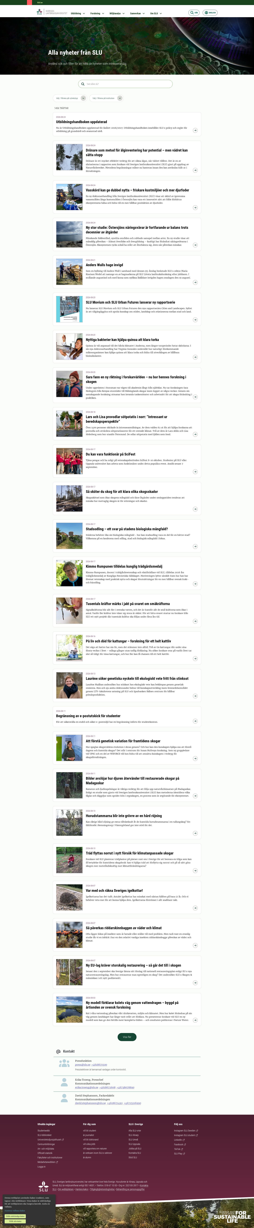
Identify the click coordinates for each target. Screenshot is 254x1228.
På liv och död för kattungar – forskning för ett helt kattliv (128, 641)
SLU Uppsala (134, 1144)
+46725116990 (132, 1103)
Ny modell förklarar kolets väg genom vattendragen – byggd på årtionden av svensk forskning (132, 1005)
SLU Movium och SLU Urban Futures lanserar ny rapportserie (130, 302)
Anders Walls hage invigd (104, 265)
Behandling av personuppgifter (130, 1189)
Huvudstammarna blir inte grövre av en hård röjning (124, 816)
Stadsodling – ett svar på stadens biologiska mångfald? (127, 529)
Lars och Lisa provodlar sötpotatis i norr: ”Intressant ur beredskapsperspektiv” (126, 419)
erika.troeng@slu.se (86, 1087)
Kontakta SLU (135, 1153)
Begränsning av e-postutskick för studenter (88, 716)
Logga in (42, 1166)
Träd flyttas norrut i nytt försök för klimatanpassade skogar (129, 853)
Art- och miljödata (46, 1148)
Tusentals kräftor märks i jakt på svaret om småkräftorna (128, 604)
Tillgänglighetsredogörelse (102, 1189)
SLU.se (40, 2)
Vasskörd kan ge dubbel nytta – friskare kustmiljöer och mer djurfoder (137, 190)
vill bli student (89, 1130)
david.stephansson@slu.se (90, 1103)
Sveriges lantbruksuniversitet (56, 12)
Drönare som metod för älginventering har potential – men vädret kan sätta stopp (137, 152)
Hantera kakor (82, 1189)
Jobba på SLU (135, 1148)
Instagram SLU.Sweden (184, 1130)
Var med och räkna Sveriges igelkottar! (114, 890)
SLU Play (178, 1153)
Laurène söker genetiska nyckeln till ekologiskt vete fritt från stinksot (137, 678)
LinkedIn (178, 1139)
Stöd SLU (133, 1157)
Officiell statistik (45, 1153)
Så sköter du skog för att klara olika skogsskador (122, 491)
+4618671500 (99, 1064)
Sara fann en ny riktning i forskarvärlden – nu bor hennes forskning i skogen (136, 379)
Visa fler (127, 1037)
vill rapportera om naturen (95, 1148)
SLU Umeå (133, 1139)
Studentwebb (44, 1130)
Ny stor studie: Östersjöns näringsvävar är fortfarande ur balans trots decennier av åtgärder (137, 229)
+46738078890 (125, 1087)
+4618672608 (107, 1087)
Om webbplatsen (66, 1189)
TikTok (177, 1149)
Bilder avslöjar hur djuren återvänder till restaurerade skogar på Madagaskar (132, 780)
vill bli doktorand (90, 1139)
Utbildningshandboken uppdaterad (81, 122)
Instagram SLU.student (184, 1135)
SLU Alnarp (134, 1135)
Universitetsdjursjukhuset (49, 1139)
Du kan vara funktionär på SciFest (110, 454)
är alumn (87, 1157)
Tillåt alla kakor (15, 1221)
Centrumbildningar (46, 1144)
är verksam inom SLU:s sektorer (97, 1153)
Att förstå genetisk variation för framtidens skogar (123, 741)
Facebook (178, 1144)
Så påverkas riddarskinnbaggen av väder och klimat (124, 928)
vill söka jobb (89, 1144)
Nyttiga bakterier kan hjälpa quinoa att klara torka (122, 340)
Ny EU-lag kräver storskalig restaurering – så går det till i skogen (133, 965)
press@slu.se (82, 1064)
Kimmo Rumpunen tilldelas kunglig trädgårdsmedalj (124, 566)
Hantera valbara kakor (15, 1211)
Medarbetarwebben (46, 1162)
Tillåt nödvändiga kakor (15, 1216)
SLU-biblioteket (44, 1135)
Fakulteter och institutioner (50, 1157)
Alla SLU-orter (135, 1130)
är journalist (88, 1135)
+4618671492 (115, 1103)
